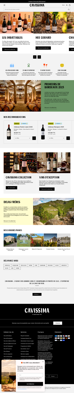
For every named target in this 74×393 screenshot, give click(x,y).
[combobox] (37, 9)
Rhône (30, 265)
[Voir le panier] (69, 5)
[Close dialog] (43, 361)
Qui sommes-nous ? (25, 348)
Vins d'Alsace (7, 351)
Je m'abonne (30, 384)
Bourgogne (15, 265)
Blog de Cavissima (25, 335)
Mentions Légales (25, 354)
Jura (12, 268)
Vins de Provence (8, 348)
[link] (12, 69)
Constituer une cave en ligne (27, 343)
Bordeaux (7, 265)
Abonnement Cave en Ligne (27, 341)
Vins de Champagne (8, 346)
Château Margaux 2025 (56, 127)
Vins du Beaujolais (8, 356)
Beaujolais (23, 265)
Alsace (57, 265)
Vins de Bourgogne (8, 338)
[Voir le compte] (66, 5)
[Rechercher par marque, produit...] (68, 9)
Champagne (42, 265)
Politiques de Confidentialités (27, 356)
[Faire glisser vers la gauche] (34, 57)
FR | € (63, 5)
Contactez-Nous (25, 351)
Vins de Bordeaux (8, 335)
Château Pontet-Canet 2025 (23, 127)
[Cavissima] (37, 5)
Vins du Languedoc (8, 354)
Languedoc (64, 265)
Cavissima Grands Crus (26, 338)
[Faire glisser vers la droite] (39, 57)
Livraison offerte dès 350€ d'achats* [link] (37, 1)
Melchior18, (45, 354)
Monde (17, 268)
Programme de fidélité (26, 346)
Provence (50, 265)
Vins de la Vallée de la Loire (10, 343)
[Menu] (4, 5)
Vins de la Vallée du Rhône (10, 341)
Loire (36, 265)
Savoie (6, 268)
